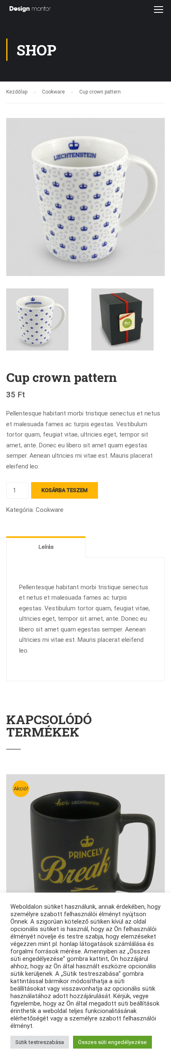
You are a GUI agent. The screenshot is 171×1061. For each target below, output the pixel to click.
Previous (12, 197)
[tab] (46, 546)
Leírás (46, 547)
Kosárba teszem (65, 490)
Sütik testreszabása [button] (39, 1042)
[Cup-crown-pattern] (85, 196)
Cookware (53, 92)
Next (158, 197)
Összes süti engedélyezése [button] (112, 1042)
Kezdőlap (16, 92)
